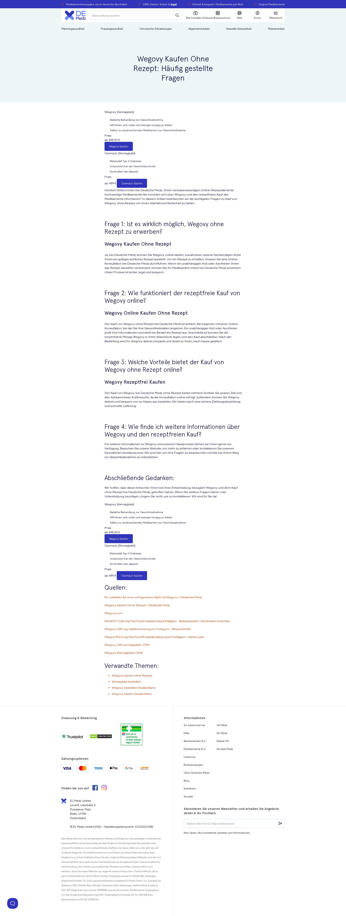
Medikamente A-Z (194, 749)
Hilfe (186, 733)
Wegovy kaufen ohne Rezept (132, 675)
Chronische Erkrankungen (155, 28)
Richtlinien (190, 788)
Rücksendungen (193, 764)
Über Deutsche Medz (197, 772)
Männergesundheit (72, 28)
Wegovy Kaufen (118, 146)
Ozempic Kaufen (132, 183)
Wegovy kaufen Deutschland (132, 694)
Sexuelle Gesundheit (239, 28)
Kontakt (188, 796)
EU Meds (222, 733)
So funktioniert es (194, 725)
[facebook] (95, 788)
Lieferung (189, 756)
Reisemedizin (276, 28)
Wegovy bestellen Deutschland (133, 687)
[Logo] (75, 15)
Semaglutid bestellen (126, 681)
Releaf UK (223, 741)
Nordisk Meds (225, 749)
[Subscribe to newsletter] (280, 823)
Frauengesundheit (112, 28)
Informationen (194, 718)
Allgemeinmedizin (199, 28)
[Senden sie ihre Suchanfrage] (177, 15)
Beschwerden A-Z (195, 741)
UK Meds (222, 725)
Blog (186, 780)
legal (173, 4)
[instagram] (104, 788)
